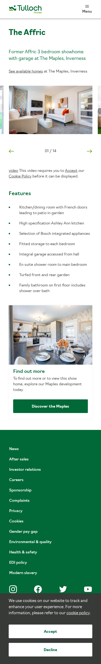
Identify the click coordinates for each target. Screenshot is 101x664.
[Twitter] (63, 589)
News (14, 449)
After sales (19, 459)
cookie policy (78, 613)
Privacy (16, 511)
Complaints (19, 501)
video (13, 171)
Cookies (16, 521)
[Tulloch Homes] (25, 9)
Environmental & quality (30, 542)
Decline (50, 650)
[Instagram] (13, 589)
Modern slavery (23, 573)
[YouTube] (88, 589)
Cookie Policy (20, 176)
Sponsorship (20, 490)
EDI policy (18, 563)
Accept (50, 632)
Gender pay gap (23, 532)
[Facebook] (38, 589)
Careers (16, 480)
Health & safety (23, 552)
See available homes (26, 71)
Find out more (50, 362)
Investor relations (25, 470)
